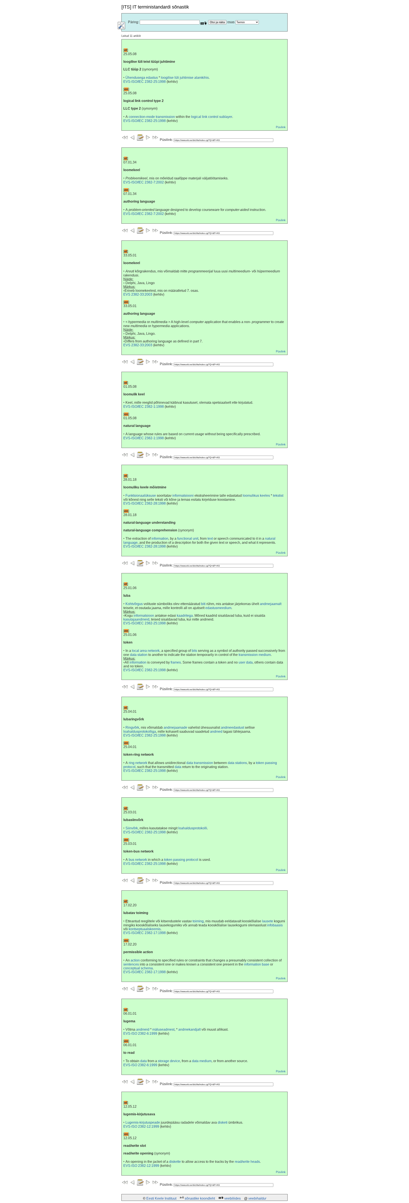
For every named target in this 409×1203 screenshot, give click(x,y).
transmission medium (255, 655)
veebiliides (232, 1198)
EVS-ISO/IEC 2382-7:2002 (143, 182)
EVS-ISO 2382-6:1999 (140, 1033)
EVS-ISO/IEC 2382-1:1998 (143, 406)
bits (194, 650)
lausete (267, 921)
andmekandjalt (189, 1029)
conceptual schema (138, 968)
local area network (146, 650)
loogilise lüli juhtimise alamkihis (185, 77)
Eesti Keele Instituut (161, 1198)
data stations (237, 763)
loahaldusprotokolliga (139, 731)
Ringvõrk (132, 727)
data (178, 767)
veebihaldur (257, 1198)
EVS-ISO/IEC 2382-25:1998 (144, 81)
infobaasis (275, 925)
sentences (131, 964)
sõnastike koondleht (200, 1198)
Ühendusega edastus (141, 77)
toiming (198, 921)
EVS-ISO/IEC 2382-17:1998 (144, 933)
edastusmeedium (218, 608)
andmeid (142, 1029)
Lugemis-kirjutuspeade (142, 1122)
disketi (223, 1122)
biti (203, 604)
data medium (202, 1061)
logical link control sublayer (211, 117)
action (135, 960)
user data (246, 662)
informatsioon (144, 615)
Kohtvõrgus (134, 604)
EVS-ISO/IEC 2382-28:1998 (144, 503)
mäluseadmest (163, 1029)
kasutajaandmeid (136, 619)
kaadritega (185, 615)
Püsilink (281, 127)
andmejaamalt (270, 604)
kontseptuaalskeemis (145, 929)
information (159, 538)
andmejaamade (175, 727)
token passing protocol (181, 859)
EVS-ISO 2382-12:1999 (141, 1126)
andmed (216, 731)
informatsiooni (183, 495)
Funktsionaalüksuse (140, 495)
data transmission (199, 763)
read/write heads (247, 1161)
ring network (138, 763)
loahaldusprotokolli (192, 828)
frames (176, 662)
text (210, 538)
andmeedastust (232, 727)
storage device (169, 1061)
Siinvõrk (131, 828)
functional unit (187, 538)
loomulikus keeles (256, 495)
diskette (175, 1161)
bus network (138, 859)
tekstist (278, 495)
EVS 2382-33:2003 (137, 294)
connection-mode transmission (152, 117)
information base (256, 964)
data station (138, 655)
